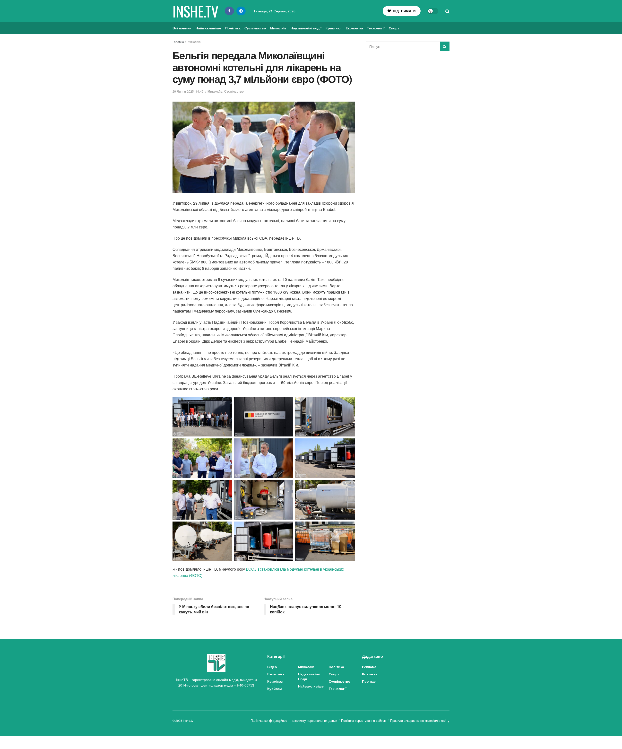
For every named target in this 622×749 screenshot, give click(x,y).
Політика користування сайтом (363, 720)
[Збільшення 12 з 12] (348, 527)
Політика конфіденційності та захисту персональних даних (294, 720)
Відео (272, 666)
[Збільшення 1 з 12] (225, 403)
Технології (376, 28)
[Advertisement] (407, 91)
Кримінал (334, 28)
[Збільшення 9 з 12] (348, 486)
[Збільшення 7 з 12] (225, 486)
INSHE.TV (195, 11)
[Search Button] (447, 11)
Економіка (354, 28)
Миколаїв (278, 28)
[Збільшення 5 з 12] (287, 444)
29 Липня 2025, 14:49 (188, 91)
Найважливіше (208, 28)
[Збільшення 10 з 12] (225, 527)
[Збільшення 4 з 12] (225, 444)
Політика (233, 28)
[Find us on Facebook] (229, 11)
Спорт (394, 28)
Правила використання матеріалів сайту (419, 720)
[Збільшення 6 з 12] (348, 444)
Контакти (370, 673)
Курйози (274, 688)
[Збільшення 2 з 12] (287, 403)
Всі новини (182, 28)
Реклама (369, 666)
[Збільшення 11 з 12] (287, 527)
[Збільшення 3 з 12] (348, 403)
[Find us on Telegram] (241, 11)
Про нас (369, 681)
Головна (178, 42)
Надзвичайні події (306, 28)
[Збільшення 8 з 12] (287, 486)
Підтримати (404, 11)
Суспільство (255, 28)
